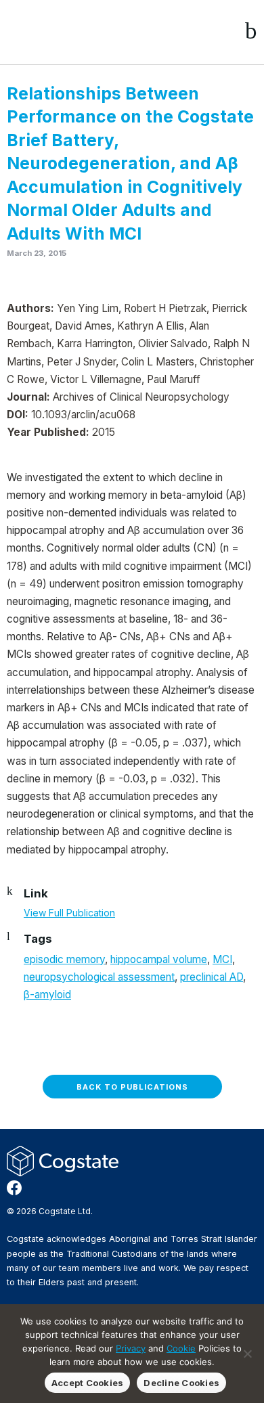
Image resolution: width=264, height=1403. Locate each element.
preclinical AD (211, 977)
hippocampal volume (158, 959)
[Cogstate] (79, 31)
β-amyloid (47, 994)
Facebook (14, 1187)
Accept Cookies (87, 1382)
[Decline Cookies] (247, 1353)
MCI (222, 959)
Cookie (181, 1348)
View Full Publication (69, 912)
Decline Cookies (181, 1382)
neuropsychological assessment (99, 977)
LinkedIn (57, 1187)
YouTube (100, 1187)
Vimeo (79, 1187)
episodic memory (64, 959)
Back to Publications (132, 1087)
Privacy (131, 1348)
